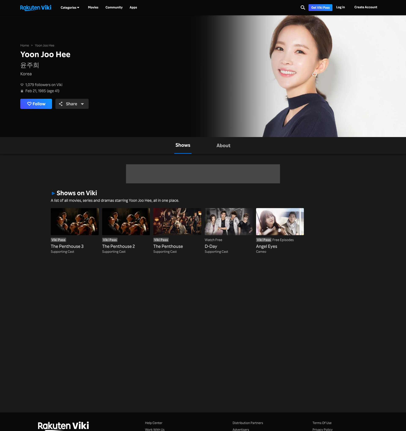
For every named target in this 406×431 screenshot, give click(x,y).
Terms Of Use (322, 423)
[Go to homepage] (35, 7)
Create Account (365, 7)
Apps (133, 7)
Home (24, 45)
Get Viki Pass (320, 7)
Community (114, 7)
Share (71, 103)
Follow (39, 103)
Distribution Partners (248, 423)
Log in (340, 7)
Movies (93, 7)
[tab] (183, 145)
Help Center (153, 423)
